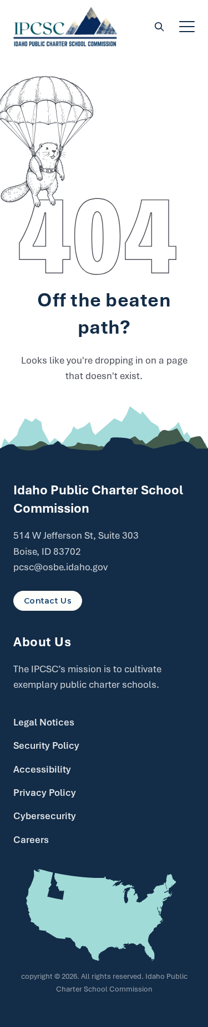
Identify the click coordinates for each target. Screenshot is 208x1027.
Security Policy (46, 745)
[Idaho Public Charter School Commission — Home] (65, 27)
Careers (31, 840)
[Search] (159, 27)
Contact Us (48, 601)
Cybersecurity (44, 816)
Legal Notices (43, 722)
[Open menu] (187, 26)
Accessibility (42, 769)
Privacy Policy (44, 792)
